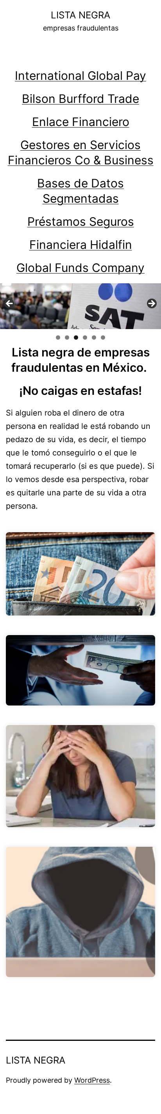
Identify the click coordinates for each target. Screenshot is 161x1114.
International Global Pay (80, 75)
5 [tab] (94, 337)
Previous (10, 304)
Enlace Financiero (80, 122)
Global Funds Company (80, 268)
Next (151, 304)
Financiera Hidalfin (80, 245)
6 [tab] (103, 337)
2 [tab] (67, 337)
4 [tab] (85, 337)
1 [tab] (58, 337)
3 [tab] (76, 337)
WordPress (92, 1080)
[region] (80, 306)
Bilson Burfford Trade (80, 99)
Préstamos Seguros (80, 221)
